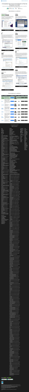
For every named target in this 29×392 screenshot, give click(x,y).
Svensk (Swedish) (26, 146)
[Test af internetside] (4, 379)
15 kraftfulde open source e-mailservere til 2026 (14, 211)
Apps (2, 128)
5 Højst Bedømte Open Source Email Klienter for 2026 (14, 341)
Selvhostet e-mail (11, 161)
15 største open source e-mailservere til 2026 (14, 202)
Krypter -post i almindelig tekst (4, 219)
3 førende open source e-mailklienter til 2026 (14, 229)
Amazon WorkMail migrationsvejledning (13, 147)
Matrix (21, 131)
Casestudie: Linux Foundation (12, 154)
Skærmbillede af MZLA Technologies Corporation (7, 28)
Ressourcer (2, 215)
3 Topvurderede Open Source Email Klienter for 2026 (14, 336)
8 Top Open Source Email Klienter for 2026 (14, 295)
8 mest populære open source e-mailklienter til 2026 (14, 223)
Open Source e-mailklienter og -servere (14, 173)
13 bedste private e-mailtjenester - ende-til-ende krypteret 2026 (14, 138)
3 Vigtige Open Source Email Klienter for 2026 (14, 248)
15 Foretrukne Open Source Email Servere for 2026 (14, 244)
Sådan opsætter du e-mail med (4, 142)
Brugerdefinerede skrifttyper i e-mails (13, 155)
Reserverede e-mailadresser (4, 220)
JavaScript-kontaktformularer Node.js (13, 162)
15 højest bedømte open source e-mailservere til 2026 (14, 186)
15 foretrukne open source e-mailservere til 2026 (14, 205)
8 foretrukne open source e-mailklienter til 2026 (14, 206)
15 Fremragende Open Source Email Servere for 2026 (14, 230)
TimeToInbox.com (3, 221)
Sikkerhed (21, 136)
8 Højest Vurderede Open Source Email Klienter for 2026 (14, 264)
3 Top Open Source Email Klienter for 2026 (14, 256)
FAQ (27, 0)
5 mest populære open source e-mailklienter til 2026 (14, 184)
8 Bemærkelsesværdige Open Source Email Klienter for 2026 (13, 237)
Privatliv (26, 0)
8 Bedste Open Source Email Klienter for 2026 (14, 242)
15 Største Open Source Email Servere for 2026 (14, 318)
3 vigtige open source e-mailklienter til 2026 (14, 209)
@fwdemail (22, 130)
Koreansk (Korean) (25, 141)
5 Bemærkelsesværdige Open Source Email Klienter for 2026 (13, 352)
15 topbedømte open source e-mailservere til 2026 (13, 180)
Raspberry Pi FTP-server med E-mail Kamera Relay (5, 140)
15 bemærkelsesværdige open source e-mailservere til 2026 (14, 197)
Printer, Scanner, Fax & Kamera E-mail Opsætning (4, 139)
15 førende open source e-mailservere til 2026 (14, 189)
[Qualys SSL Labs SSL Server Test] (3, 377)
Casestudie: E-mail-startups (12, 169)
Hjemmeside (22, 97)
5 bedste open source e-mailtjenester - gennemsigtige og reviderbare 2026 (13, 140)
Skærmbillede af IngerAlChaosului (21, 84)
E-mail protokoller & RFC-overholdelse (13, 156)
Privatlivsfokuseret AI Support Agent (13, 150)
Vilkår (21, 137)
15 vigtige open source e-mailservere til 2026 (14, 208)
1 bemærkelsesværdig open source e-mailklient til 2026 (14, 198)
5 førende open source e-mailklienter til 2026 (14, 190)
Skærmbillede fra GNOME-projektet (21, 46)
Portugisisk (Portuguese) (25, 144)
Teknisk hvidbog (11, 129)
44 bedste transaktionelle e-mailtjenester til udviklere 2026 (13, 141)
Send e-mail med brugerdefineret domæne (4, 136)
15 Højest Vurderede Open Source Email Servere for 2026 (14, 263)
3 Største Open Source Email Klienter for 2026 (14, 358)
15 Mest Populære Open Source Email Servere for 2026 (14, 260)
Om (20, 135)
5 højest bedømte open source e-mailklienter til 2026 (14, 187)
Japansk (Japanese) (25, 139)
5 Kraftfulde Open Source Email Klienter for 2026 (14, 328)
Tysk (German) (25, 134)
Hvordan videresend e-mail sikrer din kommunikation (13, 171)
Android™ (3, 130)
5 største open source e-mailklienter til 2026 (13, 204)
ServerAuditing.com (3, 222)
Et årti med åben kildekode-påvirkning (13, 146)
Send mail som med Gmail (4, 137)
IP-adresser (10, 130)
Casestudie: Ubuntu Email (12, 153)
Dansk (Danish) (25, 131)
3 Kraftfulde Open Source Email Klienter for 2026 (14, 251)
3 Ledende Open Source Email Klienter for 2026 (14, 267)
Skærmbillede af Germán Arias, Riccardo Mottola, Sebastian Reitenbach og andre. (21, 28)
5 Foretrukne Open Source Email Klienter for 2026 (13, 245)
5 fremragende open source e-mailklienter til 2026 (14, 193)
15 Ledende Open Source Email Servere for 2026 (13, 266)
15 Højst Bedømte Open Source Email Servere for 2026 (14, 340)
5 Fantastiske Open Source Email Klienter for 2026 (13, 278)
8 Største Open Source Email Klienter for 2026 (14, 319)
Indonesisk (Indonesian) (25, 138)
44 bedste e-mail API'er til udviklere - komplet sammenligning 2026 (14, 142)
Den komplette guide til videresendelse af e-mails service (14, 159)
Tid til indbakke (2, 217)
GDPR (21, 138)
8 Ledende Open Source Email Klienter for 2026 (14, 306)
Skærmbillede (12, 97)
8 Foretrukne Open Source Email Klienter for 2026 (14, 322)
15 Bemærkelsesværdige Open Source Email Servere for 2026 (14, 235)
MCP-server (10, 158)
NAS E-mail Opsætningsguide (4, 138)
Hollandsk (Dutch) (26, 132)
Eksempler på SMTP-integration (4, 135)
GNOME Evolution (3, 108)
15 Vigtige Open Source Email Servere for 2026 (14, 246)
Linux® (2, 131)
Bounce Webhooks (11, 133)
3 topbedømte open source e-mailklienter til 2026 (14, 182)
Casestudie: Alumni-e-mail (12, 152)
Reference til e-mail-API (11, 131)
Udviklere (10, 128)
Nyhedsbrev (22, 129)
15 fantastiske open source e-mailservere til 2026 (14, 200)
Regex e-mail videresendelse (12, 134)
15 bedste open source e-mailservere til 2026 (14, 175)
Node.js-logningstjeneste (11, 165)
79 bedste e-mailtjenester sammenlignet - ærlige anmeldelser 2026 (14, 137)
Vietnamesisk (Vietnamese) (25, 149)
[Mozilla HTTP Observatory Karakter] (8, 377)
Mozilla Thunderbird (3, 97)
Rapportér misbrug (21, 140)
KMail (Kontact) (2, 117)
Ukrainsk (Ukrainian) (25, 148)
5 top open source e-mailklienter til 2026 (14, 217)
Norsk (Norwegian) (25, 142)
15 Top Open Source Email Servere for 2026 (13, 255)
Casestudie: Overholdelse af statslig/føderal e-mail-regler (14, 151)
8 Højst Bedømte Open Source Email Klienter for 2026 (14, 374)
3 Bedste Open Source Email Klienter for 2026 (14, 253)
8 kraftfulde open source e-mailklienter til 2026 (14, 212)
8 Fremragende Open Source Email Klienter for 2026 (14, 231)
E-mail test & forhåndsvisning (12, 157)
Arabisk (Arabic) (25, 129)
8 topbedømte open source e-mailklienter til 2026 (14, 220)
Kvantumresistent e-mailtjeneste (12, 166)
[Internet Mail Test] (10, 379)
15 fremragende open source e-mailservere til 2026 (14, 191)
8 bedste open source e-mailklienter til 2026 (14, 176)
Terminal (3, 133)
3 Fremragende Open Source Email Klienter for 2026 (14, 350)
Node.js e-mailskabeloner (12, 163)
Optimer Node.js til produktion (12, 160)
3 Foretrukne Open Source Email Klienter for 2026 (13, 361)
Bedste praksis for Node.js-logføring (13, 149)
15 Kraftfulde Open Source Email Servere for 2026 (13, 249)
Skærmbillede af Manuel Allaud (7, 48)
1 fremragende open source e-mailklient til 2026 (14, 195)
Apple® (2, 129)
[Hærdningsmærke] (2, 382)
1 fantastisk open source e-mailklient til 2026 (14, 201)
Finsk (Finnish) (25, 133)
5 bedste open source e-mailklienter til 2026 (14, 215)
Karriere (21, 141)
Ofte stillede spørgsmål (14, 126)
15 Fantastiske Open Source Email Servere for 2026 (14, 238)
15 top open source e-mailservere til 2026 (14, 178)
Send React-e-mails (11, 168)
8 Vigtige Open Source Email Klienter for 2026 (14, 286)
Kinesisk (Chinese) (25, 130)
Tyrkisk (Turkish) (25, 147)
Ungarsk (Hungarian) (25, 136)
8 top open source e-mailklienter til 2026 (14, 179)
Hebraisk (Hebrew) (25, 135)
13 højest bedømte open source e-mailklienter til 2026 (14, 226)
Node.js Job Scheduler (11, 164)
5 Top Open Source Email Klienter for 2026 (14, 333)
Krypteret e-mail (23, 0)
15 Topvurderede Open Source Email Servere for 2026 (14, 257)
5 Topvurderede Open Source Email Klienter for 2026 (14, 259)
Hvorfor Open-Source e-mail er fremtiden (13, 172)
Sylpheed (3, 120)
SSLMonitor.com (3, 223)
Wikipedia (26, 97)
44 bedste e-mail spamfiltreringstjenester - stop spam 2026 (14, 144)
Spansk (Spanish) (26, 145)
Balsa (2, 101)
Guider (2, 134)
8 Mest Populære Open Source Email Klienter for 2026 (14, 262)
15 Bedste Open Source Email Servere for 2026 (14, 241)
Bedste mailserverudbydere (12, 148)
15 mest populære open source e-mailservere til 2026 (14, 183)
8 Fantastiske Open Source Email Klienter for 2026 (13, 240)
